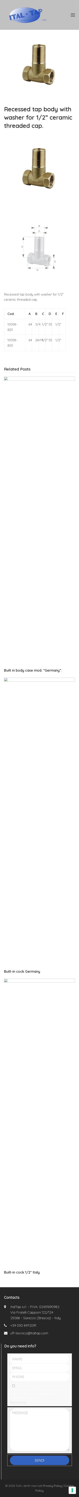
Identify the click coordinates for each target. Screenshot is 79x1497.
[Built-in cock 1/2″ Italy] (39, 1122)
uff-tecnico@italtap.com (29, 1333)
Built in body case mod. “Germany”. (33, 670)
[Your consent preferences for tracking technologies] (72, 1490)
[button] (73, 15)
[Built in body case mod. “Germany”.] (39, 521)
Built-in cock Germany (22, 971)
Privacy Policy (52, 1486)
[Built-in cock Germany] (39, 821)
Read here (18, 1402)
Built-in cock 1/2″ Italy (22, 1272)
